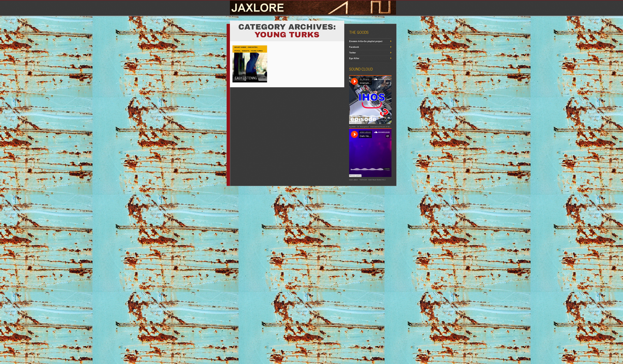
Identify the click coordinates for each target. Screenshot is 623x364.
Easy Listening (246, 78)
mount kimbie (240, 47)
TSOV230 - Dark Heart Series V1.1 (372, 180)
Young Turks (257, 51)
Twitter (352, 52)
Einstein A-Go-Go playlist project (365, 41)
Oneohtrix (252, 47)
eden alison (353, 180)
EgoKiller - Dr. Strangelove (359, 126)
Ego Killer (354, 58)
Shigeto (245, 51)
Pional (237, 51)
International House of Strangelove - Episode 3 (388, 126)
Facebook (354, 47)
